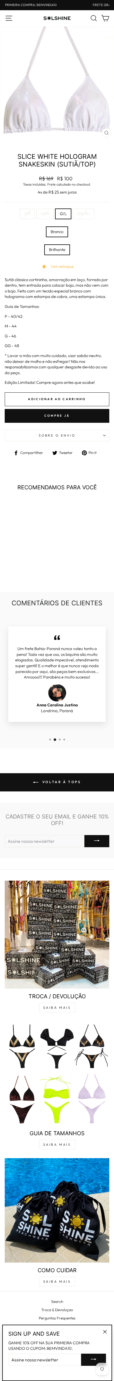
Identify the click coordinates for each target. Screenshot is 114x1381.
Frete (51, 184)
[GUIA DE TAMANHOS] (57, 1073)
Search (57, 1301)
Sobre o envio (57, 435)
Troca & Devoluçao (57, 1309)
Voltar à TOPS (61, 782)
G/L (63, 213)
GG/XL (83, 213)
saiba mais (57, 1007)
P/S (27, 213)
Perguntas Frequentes (57, 1318)
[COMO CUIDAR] (57, 1210)
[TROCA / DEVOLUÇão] (57, 935)
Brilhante (57, 249)
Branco (57, 231)
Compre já (57, 416)
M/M (45, 213)
